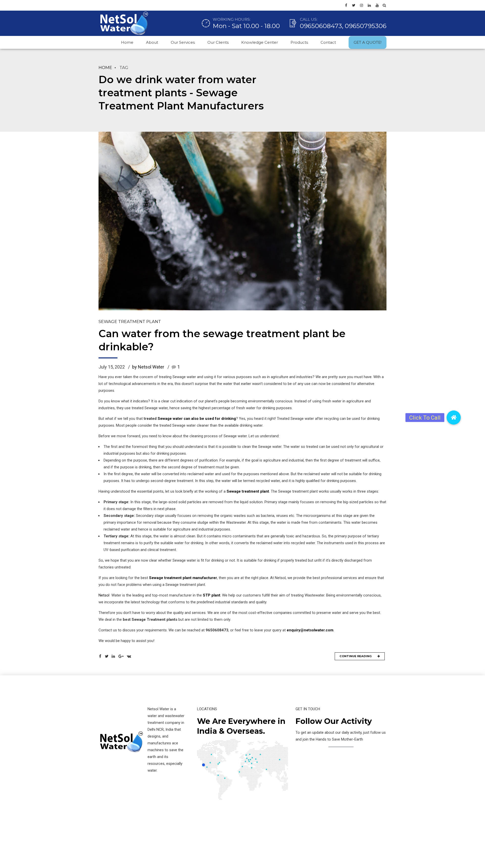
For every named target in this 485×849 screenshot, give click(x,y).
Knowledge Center (259, 42)
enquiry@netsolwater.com (310, 630)
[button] (454, 417)
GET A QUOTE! (367, 42)
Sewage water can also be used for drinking (197, 418)
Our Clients (218, 42)
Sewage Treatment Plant (130, 321)
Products (299, 42)
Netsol (104, 595)
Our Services (183, 42)
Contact (328, 42)
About (152, 42)
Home (127, 42)
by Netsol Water (148, 367)
